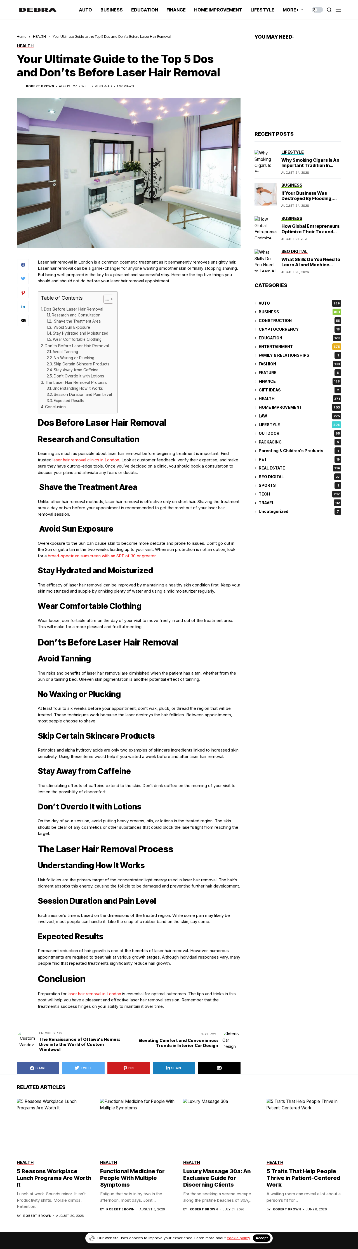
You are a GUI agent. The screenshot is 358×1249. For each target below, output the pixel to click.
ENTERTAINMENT (299, 346)
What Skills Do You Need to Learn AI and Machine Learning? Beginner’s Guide (310, 267)
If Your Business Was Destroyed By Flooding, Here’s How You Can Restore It (307, 201)
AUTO (299, 303)
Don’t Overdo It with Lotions (79, 376)
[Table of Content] (108, 299)
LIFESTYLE (299, 424)
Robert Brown (40, 86)
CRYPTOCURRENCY (299, 329)
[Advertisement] (298, 88)
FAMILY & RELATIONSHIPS (299, 355)
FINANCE (299, 381)
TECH (299, 494)
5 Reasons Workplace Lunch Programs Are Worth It (54, 1178)
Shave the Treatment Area (77, 321)
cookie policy (238, 1238)
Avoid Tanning (65, 351)
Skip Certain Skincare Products (81, 364)
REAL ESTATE (299, 468)
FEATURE (299, 372)
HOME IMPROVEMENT (299, 407)
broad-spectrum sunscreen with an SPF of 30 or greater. (102, 555)
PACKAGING (299, 442)
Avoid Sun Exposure (71, 327)
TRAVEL (299, 503)
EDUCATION (299, 338)
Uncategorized (299, 511)
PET (299, 459)
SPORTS (299, 485)
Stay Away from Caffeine (76, 370)
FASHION (299, 364)
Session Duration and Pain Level (83, 394)
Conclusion (55, 406)
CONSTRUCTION (299, 320)
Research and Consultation (76, 315)
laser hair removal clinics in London (86, 459)
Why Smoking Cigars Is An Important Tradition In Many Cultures (310, 165)
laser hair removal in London (94, 993)
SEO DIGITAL (299, 477)
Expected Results (69, 400)
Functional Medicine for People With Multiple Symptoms (132, 1178)
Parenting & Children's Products (299, 451)
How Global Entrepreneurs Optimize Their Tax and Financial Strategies (310, 232)
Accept (262, 1238)
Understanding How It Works (78, 388)
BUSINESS (299, 312)
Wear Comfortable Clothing (77, 339)
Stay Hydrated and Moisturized (80, 333)
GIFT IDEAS (299, 390)
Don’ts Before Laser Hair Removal (77, 345)
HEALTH (39, 36)
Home (21, 36)
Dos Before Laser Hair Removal (73, 309)
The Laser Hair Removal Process (76, 382)
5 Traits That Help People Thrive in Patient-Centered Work (303, 1178)
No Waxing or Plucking (74, 358)
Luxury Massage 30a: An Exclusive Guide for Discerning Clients (217, 1178)
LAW (299, 416)
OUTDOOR (299, 433)
